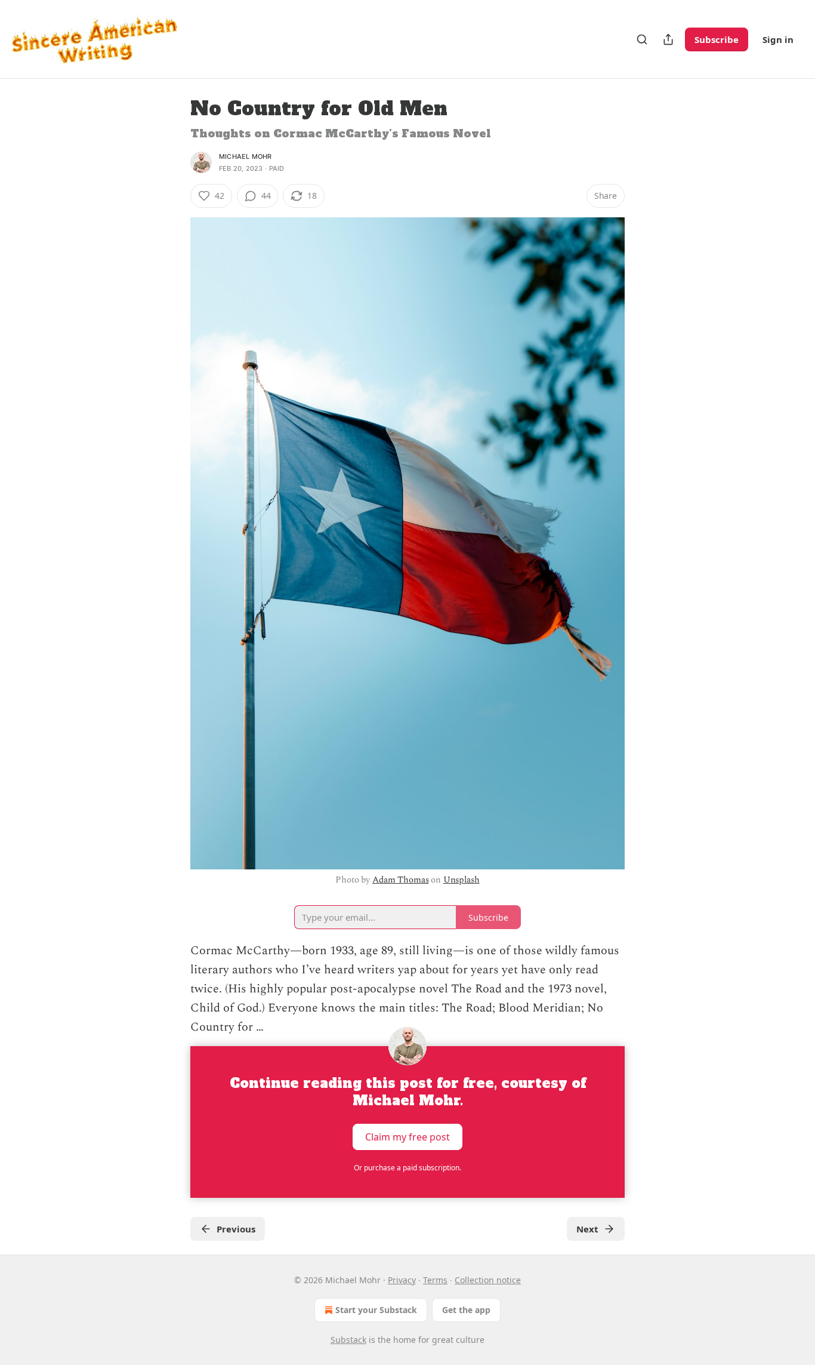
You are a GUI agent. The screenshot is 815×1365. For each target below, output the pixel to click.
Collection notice (488, 1280)
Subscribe (716, 39)
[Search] (642, 39)
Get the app (466, 1309)
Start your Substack (376, 1309)
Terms (435, 1280)
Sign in (778, 39)
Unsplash (461, 880)
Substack (348, 1339)
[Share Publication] (668, 39)
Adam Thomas (400, 880)
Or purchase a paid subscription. (407, 1168)
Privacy (402, 1280)
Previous (236, 1229)
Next (587, 1229)
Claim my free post (407, 1136)
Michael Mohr (245, 156)
